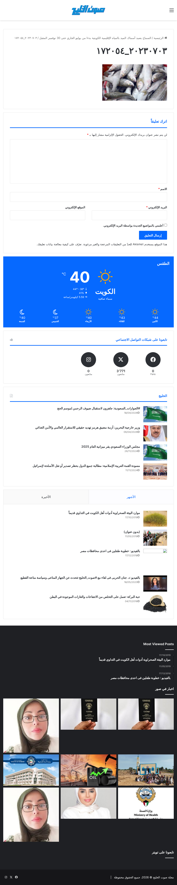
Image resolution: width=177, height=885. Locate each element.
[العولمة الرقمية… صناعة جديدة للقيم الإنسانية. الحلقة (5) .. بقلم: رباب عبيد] (31, 815)
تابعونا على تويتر (163, 852)
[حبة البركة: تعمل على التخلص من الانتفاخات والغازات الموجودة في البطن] (155, 603)
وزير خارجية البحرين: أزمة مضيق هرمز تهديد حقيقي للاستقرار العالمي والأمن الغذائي (87, 427)
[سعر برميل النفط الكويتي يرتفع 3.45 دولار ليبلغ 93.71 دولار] (88, 770)
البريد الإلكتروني (156, 207)
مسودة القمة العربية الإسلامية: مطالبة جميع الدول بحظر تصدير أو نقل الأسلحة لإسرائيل (86, 465)
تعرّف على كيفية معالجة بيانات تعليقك (59, 244)
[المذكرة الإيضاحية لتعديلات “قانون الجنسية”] (146, 714)
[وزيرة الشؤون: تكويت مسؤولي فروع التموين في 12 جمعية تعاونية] (88, 803)
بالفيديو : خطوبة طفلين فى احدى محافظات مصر (110, 551)
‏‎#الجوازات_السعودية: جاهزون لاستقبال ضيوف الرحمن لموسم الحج (98, 408)
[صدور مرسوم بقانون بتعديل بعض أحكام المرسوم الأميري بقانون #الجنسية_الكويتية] (88, 714)
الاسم (162, 189)
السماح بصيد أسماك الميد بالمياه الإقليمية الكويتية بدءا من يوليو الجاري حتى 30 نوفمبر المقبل (95, 38)
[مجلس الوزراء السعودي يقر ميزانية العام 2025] (155, 452)
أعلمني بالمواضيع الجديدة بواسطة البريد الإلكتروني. (133, 225)
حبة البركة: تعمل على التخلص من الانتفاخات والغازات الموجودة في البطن (95, 596)
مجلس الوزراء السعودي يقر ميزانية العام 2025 (110, 446)
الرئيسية (159, 38)
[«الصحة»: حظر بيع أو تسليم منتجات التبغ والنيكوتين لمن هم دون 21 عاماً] (146, 803)
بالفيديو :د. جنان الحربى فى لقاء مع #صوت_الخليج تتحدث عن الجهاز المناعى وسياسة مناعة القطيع (80, 577)
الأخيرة (46, 497)
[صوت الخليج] (88, 10)
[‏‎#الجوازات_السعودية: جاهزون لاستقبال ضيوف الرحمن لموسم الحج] (155, 414)
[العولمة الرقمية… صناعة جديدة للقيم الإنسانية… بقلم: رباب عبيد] (31, 725)
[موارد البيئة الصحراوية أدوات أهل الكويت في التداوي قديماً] (155, 519)
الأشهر (131, 497)
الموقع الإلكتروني (75, 207)
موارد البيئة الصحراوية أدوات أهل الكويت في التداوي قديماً (104, 513)
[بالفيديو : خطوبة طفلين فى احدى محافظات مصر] (155, 560)
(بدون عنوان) (132, 531)
